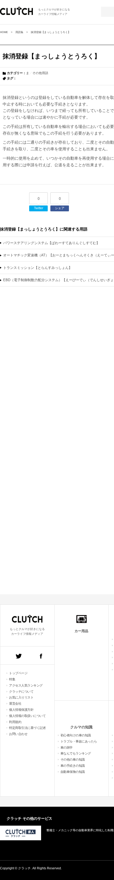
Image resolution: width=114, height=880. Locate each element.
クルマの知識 (81, 727)
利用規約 (15, 722)
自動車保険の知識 (72, 772)
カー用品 (81, 631)
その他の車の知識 (72, 759)
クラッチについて (21, 691)
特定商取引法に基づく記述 (27, 728)
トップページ (18, 673)
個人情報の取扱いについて (27, 716)
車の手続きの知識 (72, 766)
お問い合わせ (18, 734)
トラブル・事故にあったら (78, 741)
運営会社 (15, 703)
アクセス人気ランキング (26, 685)
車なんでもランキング (75, 753)
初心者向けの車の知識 (75, 735)
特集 (12, 679)
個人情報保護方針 (21, 710)
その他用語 (40, 73)
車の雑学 (66, 747)
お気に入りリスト (21, 697)
